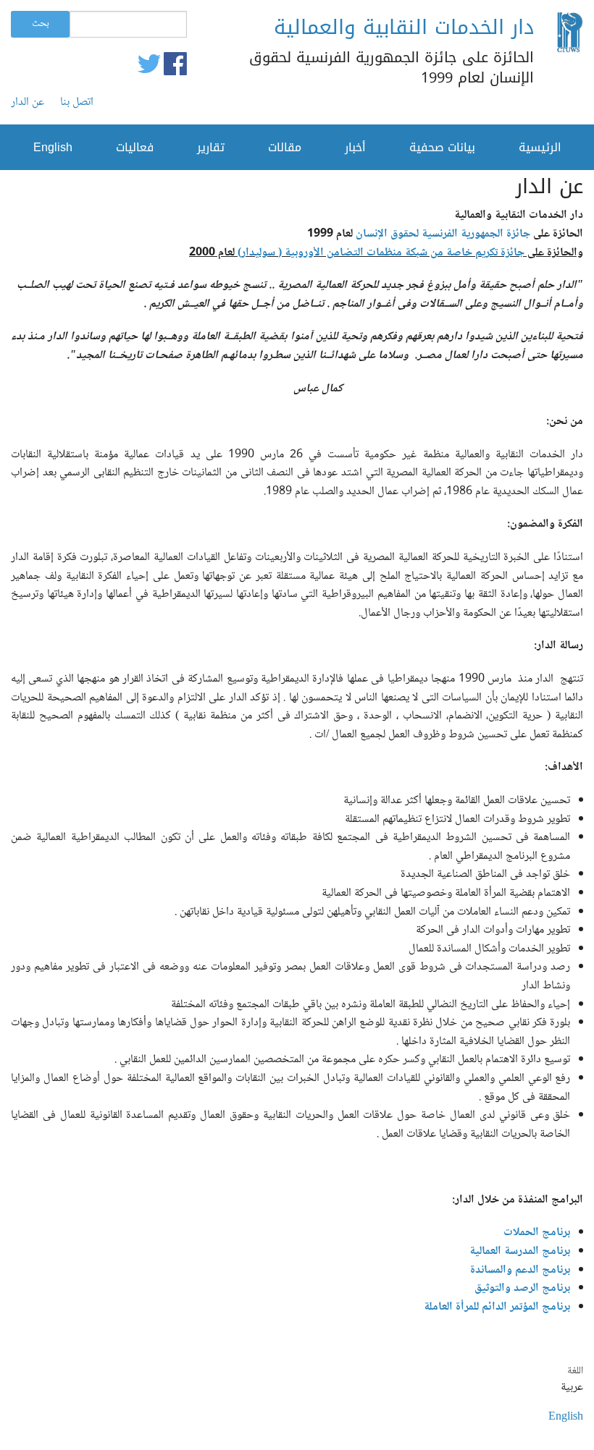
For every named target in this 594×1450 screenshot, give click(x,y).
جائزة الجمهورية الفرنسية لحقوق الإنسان (443, 234)
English (52, 147)
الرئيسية (540, 147)
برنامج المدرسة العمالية (519, 1251)
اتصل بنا (76, 102)
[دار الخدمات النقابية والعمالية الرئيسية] (569, 36)
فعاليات (135, 147)
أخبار (355, 147)
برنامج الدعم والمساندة (514, 1270)
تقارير (211, 147)
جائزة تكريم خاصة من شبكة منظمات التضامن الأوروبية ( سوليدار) (381, 253)
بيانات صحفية (442, 147)
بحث (40, 24)
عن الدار (27, 102)
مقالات (284, 147)
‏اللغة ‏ (574, 1371)
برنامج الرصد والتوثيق (521, 1288)
